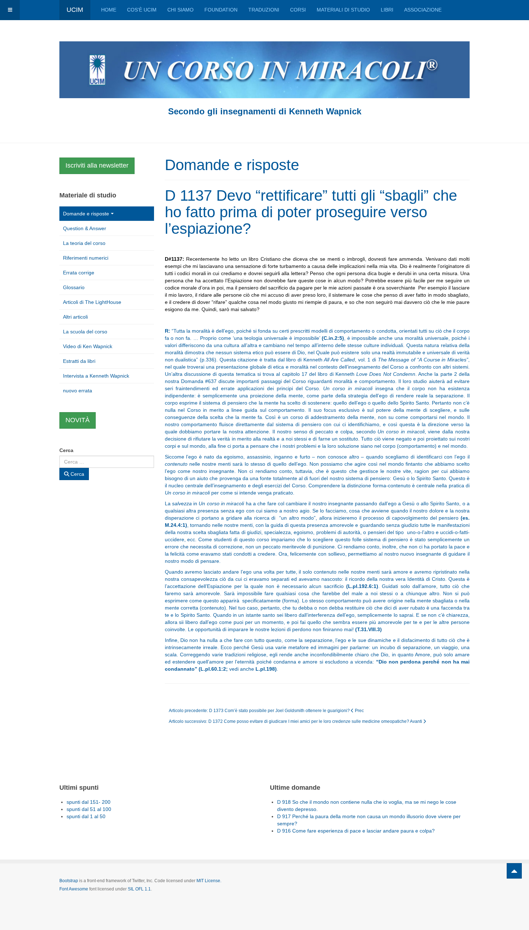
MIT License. (208, 880)
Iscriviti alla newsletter (96, 165)
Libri (387, 10)
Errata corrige (78, 272)
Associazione (423, 10)
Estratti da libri (79, 361)
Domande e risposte (86, 213)
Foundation (221, 10)
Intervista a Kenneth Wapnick (96, 376)
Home (108, 10)
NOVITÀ (77, 420)
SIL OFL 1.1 (139, 889)
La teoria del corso (84, 243)
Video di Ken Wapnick (87, 346)
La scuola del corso (85, 331)
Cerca (66, 450)
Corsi (298, 10)
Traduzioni (263, 10)
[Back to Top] (514, 871)
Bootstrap (68, 880)
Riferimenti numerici (85, 258)
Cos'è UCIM (142, 10)
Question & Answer (84, 228)
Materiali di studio (343, 10)
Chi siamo (180, 10)
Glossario (74, 287)
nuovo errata (77, 390)
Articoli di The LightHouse (92, 302)
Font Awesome (73, 889)
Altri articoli (75, 317)
